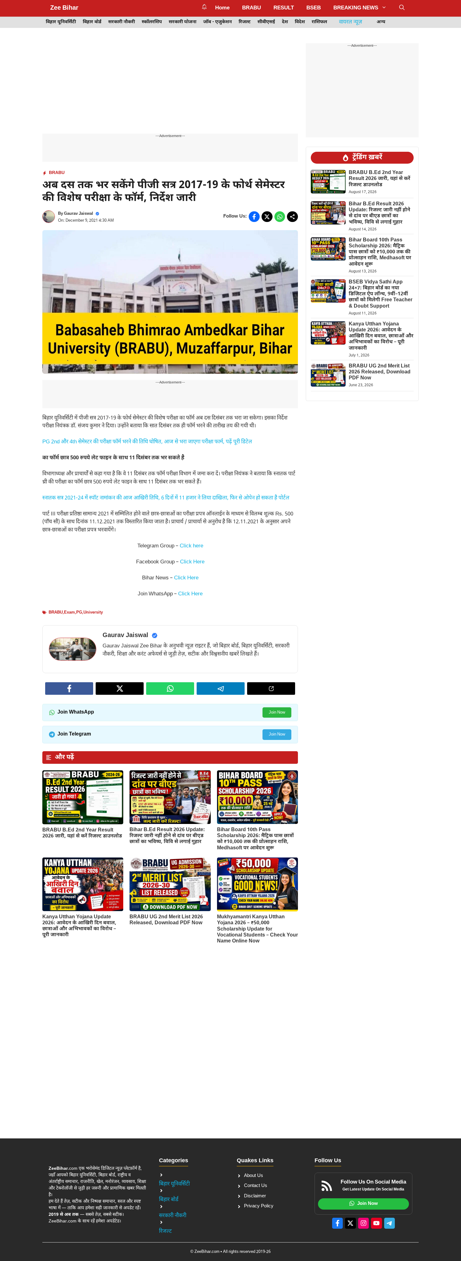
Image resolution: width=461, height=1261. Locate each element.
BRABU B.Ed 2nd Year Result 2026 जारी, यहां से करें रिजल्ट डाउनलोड (82, 833)
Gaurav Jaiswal (78, 213)
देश (285, 22)
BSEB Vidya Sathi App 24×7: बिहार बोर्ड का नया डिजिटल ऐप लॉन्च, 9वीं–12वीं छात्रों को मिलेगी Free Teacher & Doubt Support (380, 294)
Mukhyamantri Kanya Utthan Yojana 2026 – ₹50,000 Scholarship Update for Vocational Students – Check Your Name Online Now (257, 929)
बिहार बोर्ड (92, 22)
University (93, 612)
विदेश (300, 22)
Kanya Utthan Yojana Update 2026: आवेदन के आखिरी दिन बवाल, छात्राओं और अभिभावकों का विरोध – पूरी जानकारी (79, 926)
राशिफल (319, 22)
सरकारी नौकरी (121, 22)
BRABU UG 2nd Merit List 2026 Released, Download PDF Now (166, 920)
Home (222, 8)
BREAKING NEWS (355, 8)
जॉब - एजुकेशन (217, 22)
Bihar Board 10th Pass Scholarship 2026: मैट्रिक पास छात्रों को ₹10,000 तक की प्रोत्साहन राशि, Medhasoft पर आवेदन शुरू (255, 839)
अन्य (381, 22)
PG (79, 612)
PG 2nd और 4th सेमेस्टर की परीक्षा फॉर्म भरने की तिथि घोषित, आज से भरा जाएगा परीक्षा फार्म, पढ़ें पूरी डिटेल (147, 442)
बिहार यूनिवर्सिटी (61, 22)
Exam (69, 612)
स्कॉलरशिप (152, 22)
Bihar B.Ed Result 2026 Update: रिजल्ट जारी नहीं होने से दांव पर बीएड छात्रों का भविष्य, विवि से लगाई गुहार (167, 836)
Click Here (192, 562)
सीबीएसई (266, 22)
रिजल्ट (245, 22)
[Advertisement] (170, 87)
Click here (191, 546)
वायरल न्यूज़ (350, 22)
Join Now (277, 712)
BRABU (251, 8)
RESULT (283, 8)
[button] (402, 8)
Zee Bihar (64, 8)
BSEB (313, 8)
